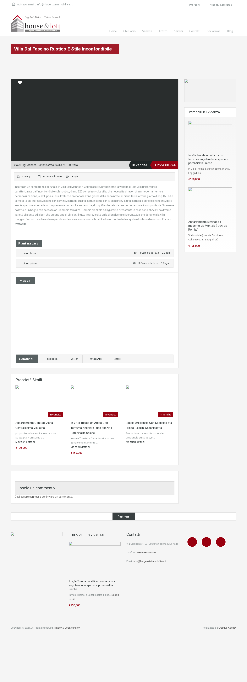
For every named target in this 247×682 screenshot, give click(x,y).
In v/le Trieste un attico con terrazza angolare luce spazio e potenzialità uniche (92, 428)
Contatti (194, 31)
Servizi (178, 31)
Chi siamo (129, 31)
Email (117, 358)
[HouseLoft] (36, 25)
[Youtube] (222, 542)
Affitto (163, 31)
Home (113, 31)
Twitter (73, 358)
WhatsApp (96, 358)
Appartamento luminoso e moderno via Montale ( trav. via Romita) (207, 225)
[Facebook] (193, 542)
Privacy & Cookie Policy (67, 627)
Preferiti (194, 4)
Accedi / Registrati (221, 4)
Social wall (213, 31)
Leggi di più (194, 173)
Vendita (147, 31)
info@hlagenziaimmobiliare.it (55, 4)
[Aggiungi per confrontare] (14, 82)
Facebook (52, 358)
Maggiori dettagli (25, 442)
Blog (230, 31)
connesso (35, 496)
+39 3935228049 (146, 552)
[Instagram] (207, 542)
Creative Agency (227, 627)
